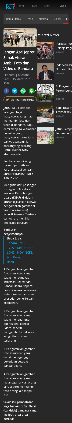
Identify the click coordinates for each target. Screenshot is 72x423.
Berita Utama (13, 18)
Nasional (43, 18)
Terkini (29, 18)
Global (57, 18)
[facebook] (6, 91)
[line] (31, 91)
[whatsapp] (23, 91)
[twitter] (14, 91)
